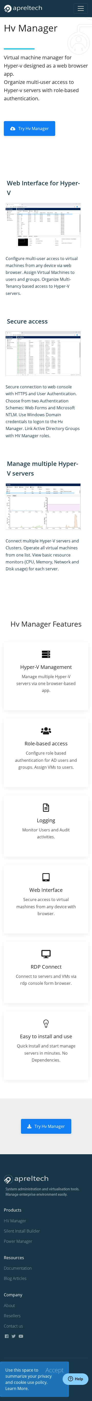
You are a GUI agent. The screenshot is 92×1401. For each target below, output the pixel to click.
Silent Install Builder (22, 1231)
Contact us (13, 1326)
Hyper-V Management (46, 667)
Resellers (12, 1316)
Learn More (16, 1388)
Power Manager (18, 1241)
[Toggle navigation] (81, 8)
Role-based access (46, 743)
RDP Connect (46, 966)
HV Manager (15, 1221)
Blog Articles (15, 1278)
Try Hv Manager (33, 128)
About (9, 1305)
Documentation (18, 1268)
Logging (46, 820)
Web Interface (46, 889)
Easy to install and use (46, 1036)
